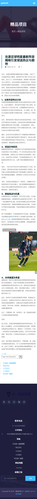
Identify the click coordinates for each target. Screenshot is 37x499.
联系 (8, 374)
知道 (9, 363)
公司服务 (6, 371)
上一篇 (3, 354)
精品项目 (6, 366)
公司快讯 (6, 368)
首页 (14, 31)
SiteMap (19, 468)
